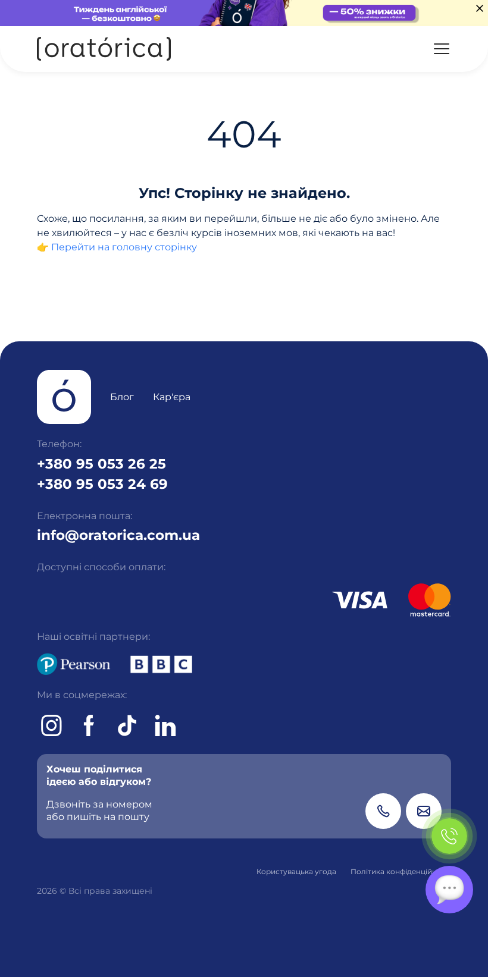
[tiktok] (127, 725)
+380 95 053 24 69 (102, 484)
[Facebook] (89, 725)
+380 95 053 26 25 (101, 463)
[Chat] (449, 889)
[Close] (479, 8)
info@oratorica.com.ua (118, 535)
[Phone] (383, 811)
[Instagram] (51, 725)
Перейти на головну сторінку (124, 247)
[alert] (244, 13)
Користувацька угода (296, 871)
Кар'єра (171, 397)
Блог (122, 397)
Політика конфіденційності (401, 871)
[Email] (424, 811)
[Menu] (441, 48)
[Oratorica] (104, 49)
